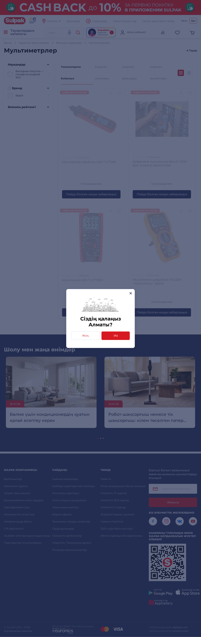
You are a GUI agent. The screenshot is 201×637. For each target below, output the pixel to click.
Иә (116, 335)
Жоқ (85, 335)
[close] (131, 293)
